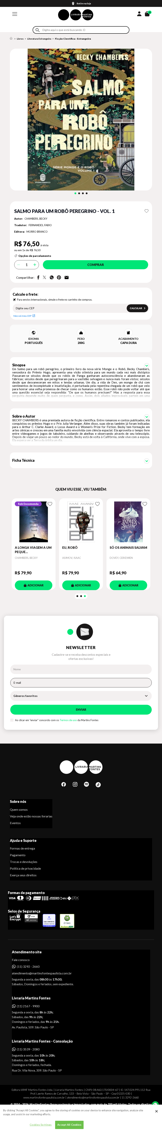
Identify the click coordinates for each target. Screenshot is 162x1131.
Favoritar (146, 211)
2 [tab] (79, 193)
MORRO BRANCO (37, 231)
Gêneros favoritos (25, 695)
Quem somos (19, 809)
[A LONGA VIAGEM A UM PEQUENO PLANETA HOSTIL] (34, 521)
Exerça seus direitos (23, 875)
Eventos (15, 823)
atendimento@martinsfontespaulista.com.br (38, 973)
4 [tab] (87, 193)
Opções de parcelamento (34, 255)
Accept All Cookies (69, 1124)
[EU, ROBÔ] (81, 521)
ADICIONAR (35, 585)
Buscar (37, 30)
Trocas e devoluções (23, 862)
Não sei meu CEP (22, 315)
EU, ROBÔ (70, 547)
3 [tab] (83, 193)
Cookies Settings (41, 1124)
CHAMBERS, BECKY (35, 218)
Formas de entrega (22, 848)
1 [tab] (75, 193)
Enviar (81, 709)
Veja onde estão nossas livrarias (31, 816)
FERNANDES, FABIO (40, 225)
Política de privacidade (25, 868)
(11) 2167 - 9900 (28, 1006)
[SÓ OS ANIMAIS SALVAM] (128, 521)
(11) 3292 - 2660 (28, 966)
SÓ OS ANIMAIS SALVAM (128, 547)
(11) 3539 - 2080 (28, 1049)
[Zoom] (81, 119)
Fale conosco (21, 960)
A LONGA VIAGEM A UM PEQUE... (33, 550)
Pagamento (17, 855)
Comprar (95, 264)
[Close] (156, 1111)
